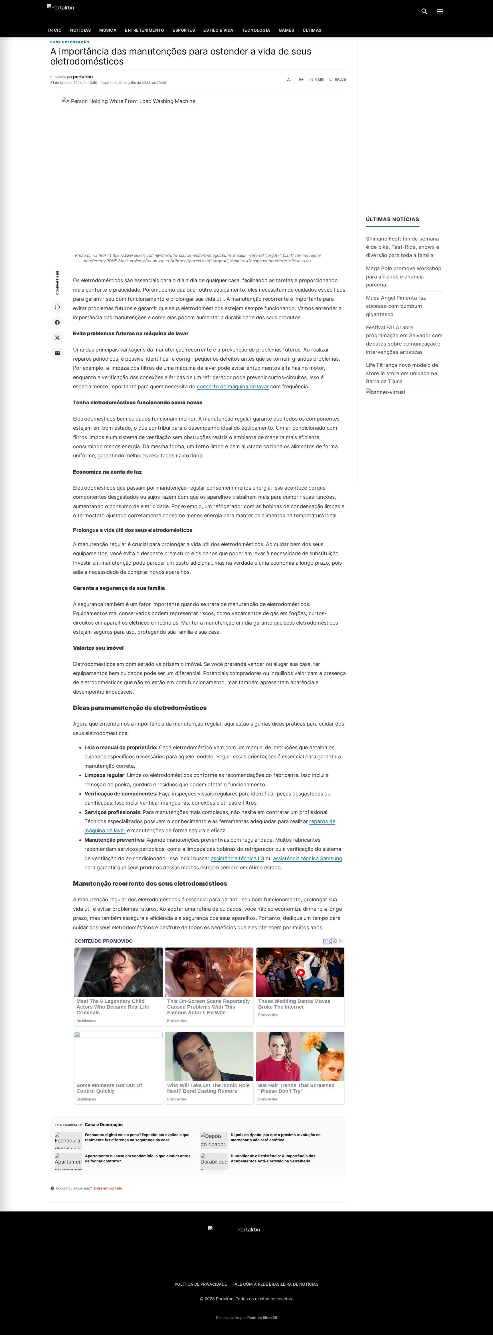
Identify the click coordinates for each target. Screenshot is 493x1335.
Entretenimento (144, 30)
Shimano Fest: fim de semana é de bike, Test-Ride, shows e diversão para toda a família (402, 247)
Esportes (184, 30)
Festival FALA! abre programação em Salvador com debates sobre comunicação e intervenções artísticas (404, 339)
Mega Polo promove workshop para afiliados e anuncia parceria (403, 276)
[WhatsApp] (57, 307)
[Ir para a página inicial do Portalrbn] (82, 11)
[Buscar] (424, 11)
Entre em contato (108, 1188)
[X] (57, 338)
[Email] (57, 353)
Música (107, 30)
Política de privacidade (201, 1284)
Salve (340, 80)
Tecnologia (256, 30)
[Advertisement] (404, 123)
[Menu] (440, 11)
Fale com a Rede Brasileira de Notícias (275, 1284)
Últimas (312, 30)
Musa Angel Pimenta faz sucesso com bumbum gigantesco (396, 306)
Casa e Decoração (69, 42)
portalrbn (83, 76)
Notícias (80, 30)
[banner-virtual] (404, 437)
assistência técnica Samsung (307, 858)
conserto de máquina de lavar (233, 386)
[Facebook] (57, 322)
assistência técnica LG (237, 858)
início (55, 30)
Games (286, 30)
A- (289, 79)
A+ (301, 79)
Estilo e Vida (218, 30)
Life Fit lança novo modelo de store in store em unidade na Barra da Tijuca (402, 373)
